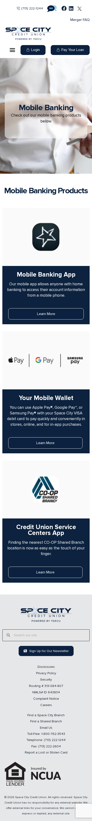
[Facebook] (64, 8)
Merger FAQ (80, 19)
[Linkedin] (71, 8)
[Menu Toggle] (12, 50)
